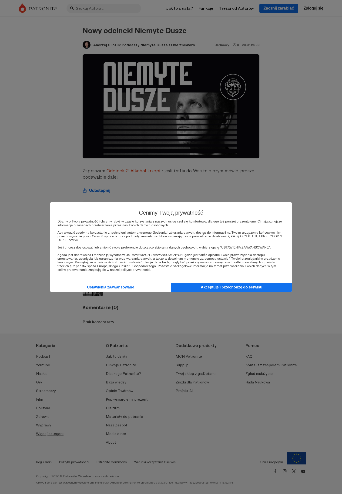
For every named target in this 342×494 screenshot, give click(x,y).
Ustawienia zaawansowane (110, 287)
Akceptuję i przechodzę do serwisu (231, 287)
